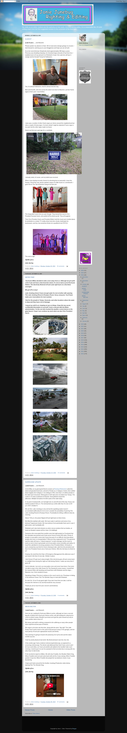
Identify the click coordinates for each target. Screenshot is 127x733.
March (84, 315)
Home (50, 710)
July (83, 306)
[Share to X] (29, 268)
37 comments (61, 702)
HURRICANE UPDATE (33, 482)
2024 (82, 275)
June (83, 308)
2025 (82, 272)
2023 (82, 324)
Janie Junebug (35, 266)
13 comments (61, 472)
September (85, 300)
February (84, 317)
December (85, 277)
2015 (82, 342)
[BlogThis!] (27, 268)
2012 (82, 349)
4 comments (61, 595)
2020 (82, 331)
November (85, 280)
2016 (82, 340)
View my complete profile (86, 45)
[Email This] (26, 268)
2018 (82, 335)
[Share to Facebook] (31, 268)
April (83, 313)
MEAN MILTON (30, 606)
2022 (82, 326)
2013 (82, 347)
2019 (82, 333)
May (83, 310)
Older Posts (70, 710)
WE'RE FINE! (29, 277)
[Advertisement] (84, 112)
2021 (82, 328)
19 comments (60, 266)
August (84, 304)
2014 (82, 344)
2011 (82, 351)
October (84, 284)
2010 (82, 353)
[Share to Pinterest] (32, 268)
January (84, 321)
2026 (82, 270)
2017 (82, 337)
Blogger (74, 728)
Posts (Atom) (36, 713)
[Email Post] (67, 266)
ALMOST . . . (29, 39)
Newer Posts (30, 710)
